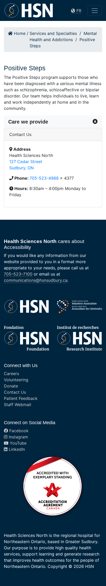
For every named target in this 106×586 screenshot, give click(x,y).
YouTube (17, 443)
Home (19, 33)
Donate (11, 386)
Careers (11, 373)
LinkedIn (16, 449)
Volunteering (16, 379)
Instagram (17, 436)
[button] (53, 122)
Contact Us (15, 392)
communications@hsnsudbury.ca (35, 280)
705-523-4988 (44, 178)
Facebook (18, 430)
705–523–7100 (18, 274)
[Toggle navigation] (94, 10)
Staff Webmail (17, 404)
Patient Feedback (21, 398)
